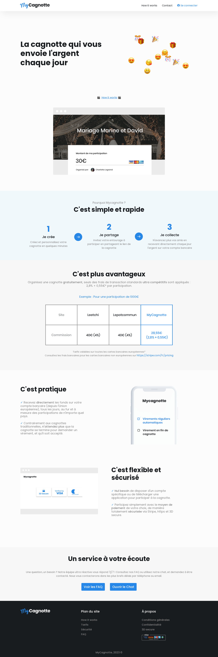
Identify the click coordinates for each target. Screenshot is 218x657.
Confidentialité (151, 625)
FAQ (83, 634)
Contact (167, 5)
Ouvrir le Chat (123, 587)
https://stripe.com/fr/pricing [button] (155, 355)
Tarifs (84, 625)
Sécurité (86, 629)
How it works (149, 5)
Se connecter (189, 5)
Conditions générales (156, 620)
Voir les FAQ (93, 587)
